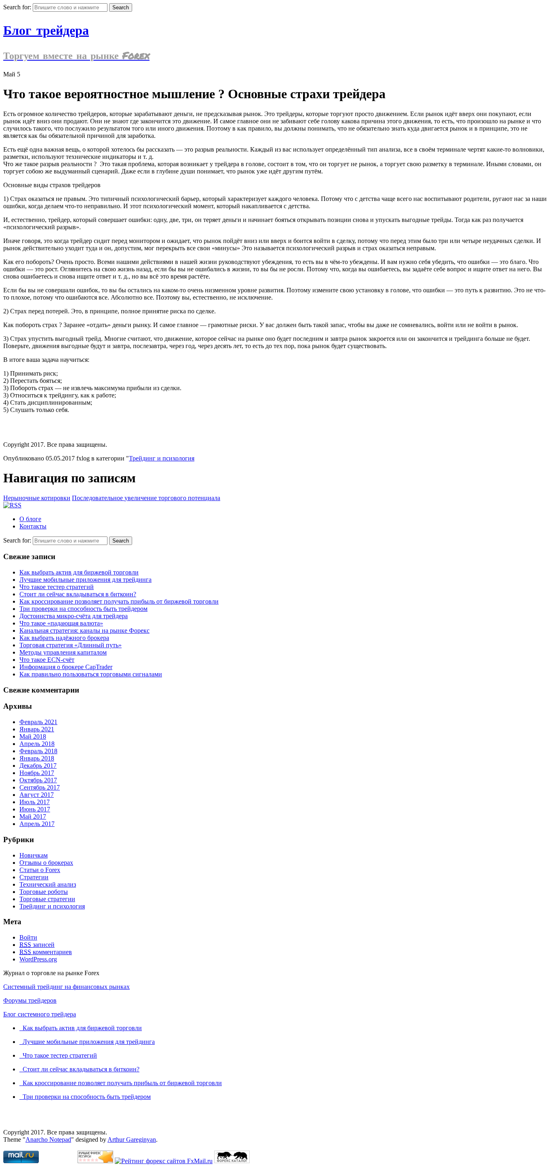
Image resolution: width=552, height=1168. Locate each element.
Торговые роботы (43, 891)
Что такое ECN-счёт (46, 659)
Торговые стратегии (47, 899)
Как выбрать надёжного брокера (64, 637)
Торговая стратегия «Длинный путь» (70, 645)
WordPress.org (38, 959)
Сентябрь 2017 (39, 787)
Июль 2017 (34, 801)
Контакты (32, 526)
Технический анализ (47, 884)
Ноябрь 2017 (36, 772)
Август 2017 (36, 794)
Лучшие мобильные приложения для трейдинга (85, 579)
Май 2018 (32, 736)
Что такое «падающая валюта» (61, 623)
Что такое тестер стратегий (56, 586)
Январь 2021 (36, 729)
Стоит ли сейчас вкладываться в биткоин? (77, 594)
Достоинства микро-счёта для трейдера (73, 616)
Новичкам (33, 855)
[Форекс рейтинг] (95, 1160)
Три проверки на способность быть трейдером (83, 608)
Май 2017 (32, 816)
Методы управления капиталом (63, 652)
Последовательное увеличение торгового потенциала (146, 497)
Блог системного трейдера (39, 1014)
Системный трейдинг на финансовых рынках (66, 986)
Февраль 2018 (38, 751)
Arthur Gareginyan (131, 1139)
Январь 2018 (36, 758)
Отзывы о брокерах (46, 862)
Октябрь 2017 (38, 780)
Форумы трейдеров (30, 1000)
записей (37, 944)
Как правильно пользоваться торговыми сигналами (90, 674)
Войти (28, 937)
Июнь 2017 (34, 809)
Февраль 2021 (38, 721)
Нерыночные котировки (36, 497)
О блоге (30, 518)
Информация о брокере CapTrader (65, 666)
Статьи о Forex (39, 869)
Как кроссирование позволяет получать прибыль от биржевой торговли (119, 601)
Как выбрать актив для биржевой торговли (79, 572)
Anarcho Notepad (48, 1139)
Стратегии (33, 877)
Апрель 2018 (37, 743)
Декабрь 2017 (38, 765)
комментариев (45, 951)
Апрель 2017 (37, 823)
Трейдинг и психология (161, 458)
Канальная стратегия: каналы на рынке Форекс (84, 630)
